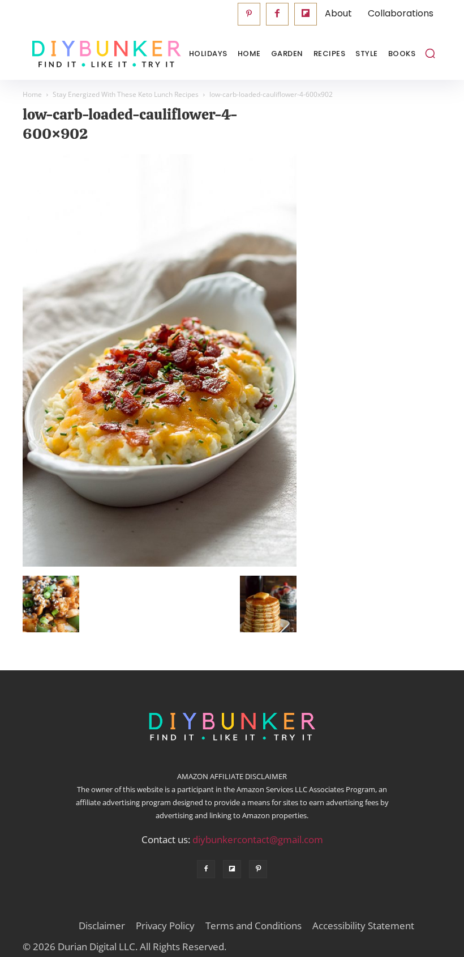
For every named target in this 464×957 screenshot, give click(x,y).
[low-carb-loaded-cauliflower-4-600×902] (160, 563)
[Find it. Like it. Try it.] (79, 54)
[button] (430, 53)
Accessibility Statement (363, 926)
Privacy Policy (165, 926)
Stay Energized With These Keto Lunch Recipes (126, 94)
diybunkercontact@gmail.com (257, 839)
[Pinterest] (249, 14)
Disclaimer (102, 926)
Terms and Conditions (253, 926)
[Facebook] (277, 14)
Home (32, 94)
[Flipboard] (305, 14)
